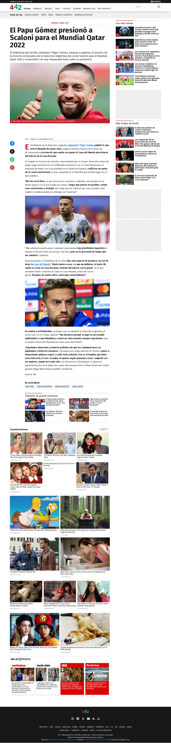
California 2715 (53, 740)
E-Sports (66, 9)
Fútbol (27, 9)
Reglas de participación (104, 730)
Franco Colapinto (63, 15)
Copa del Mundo (42, 264)
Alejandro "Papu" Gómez (81, 145)
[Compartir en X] (12, 151)
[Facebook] (78, 719)
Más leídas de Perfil (127, 123)
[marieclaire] (47, 666)
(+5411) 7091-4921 (90, 740)
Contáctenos (75, 730)
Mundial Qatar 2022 (62, 386)
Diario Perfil (43, 727)
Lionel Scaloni (77, 386)
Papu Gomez (30, 386)
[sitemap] (98, 719)
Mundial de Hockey (84, 15)
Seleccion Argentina (44, 386)
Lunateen (122, 727)
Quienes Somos (64, 730)
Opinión (77, 9)
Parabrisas (90, 727)
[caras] (72, 666)
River (43, 15)
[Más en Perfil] (24, 659)
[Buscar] (158, 6)
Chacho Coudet (32, 15)
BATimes (129, 727)
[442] (85, 712)
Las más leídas (124, 23)
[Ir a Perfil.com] (156, 2)
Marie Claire (66, 727)
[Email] (12, 167)
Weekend (82, 727)
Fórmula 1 (37, 9)
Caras (51, 727)
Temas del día (16, 15)
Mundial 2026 (89, 9)
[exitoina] (22, 666)
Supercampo (100, 727)
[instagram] (72, 719)
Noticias (57, 727)
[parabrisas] (97, 666)
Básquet (48, 9)
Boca (51, 15)
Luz (112, 727)
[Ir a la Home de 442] (15, 9)
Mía (116, 727)
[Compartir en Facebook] (12, 143)
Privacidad (84, 730)
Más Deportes (104, 9)
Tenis (57, 9)
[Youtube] (88, 719)
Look (107, 727)
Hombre (74, 727)
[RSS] (94, 719)
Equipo (92, 730)
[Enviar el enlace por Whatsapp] (12, 159)
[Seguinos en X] (83, 719)
